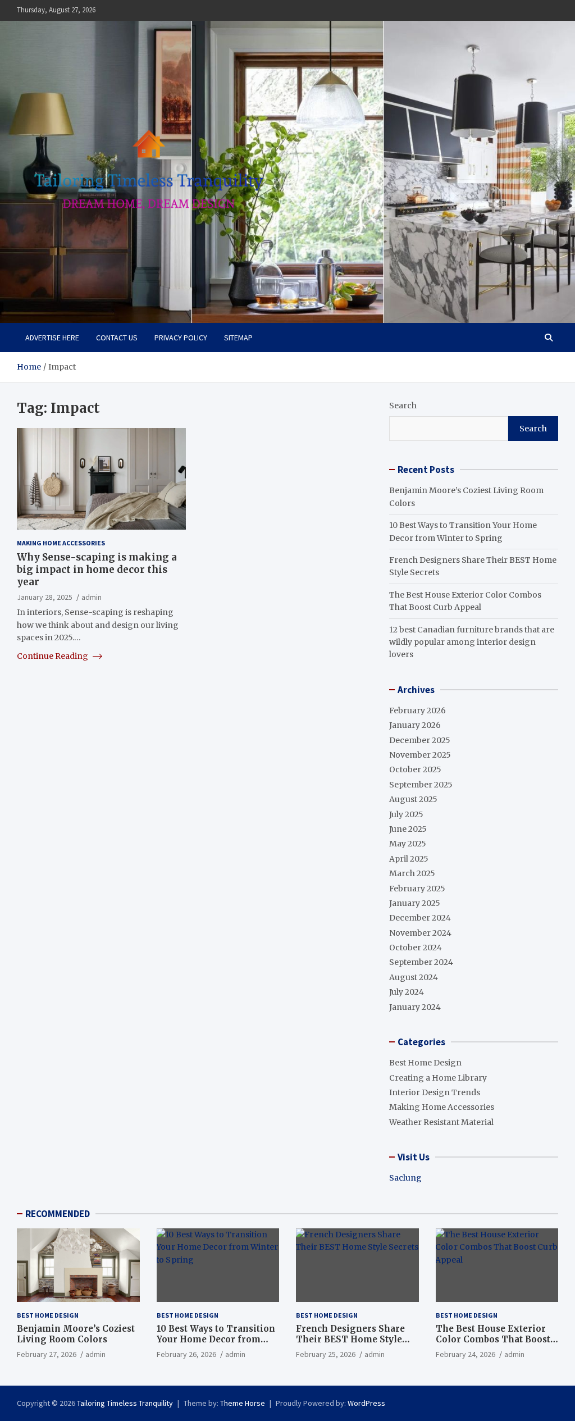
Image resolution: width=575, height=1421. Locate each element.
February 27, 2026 (46, 1354)
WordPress (366, 1403)
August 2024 (413, 977)
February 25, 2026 (325, 1354)
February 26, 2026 (186, 1354)
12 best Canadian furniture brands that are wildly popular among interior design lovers (471, 642)
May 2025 (407, 844)
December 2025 (419, 740)
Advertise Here (52, 338)
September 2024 (421, 962)
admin (91, 597)
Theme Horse (242, 1403)
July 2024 (406, 992)
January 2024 (415, 1007)
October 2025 (415, 769)
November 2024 (420, 933)
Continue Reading (53, 656)
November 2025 (420, 755)
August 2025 (413, 799)
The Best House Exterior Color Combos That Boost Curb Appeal (493, 1339)
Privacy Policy (180, 338)
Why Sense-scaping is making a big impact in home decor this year (97, 569)
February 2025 (417, 888)
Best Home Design (425, 1063)
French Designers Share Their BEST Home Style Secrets (350, 1339)
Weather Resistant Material (441, 1122)
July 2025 (406, 814)
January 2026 (415, 725)
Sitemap (238, 338)
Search (403, 405)
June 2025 (408, 829)
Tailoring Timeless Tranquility (125, 1403)
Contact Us (117, 338)
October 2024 (415, 947)
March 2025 (412, 873)
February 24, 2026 (465, 1354)
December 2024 (420, 918)
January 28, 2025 (44, 597)
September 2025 (421, 785)
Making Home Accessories (61, 543)
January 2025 (414, 903)
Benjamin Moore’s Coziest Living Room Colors (76, 1334)
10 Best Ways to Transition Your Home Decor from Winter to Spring (216, 1339)
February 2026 (417, 710)
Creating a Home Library (438, 1078)
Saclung (405, 1178)
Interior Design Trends (434, 1092)
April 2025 (408, 859)
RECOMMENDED (57, 1214)
